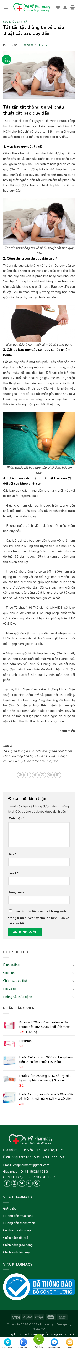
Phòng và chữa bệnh (17, 996)
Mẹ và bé (10, 989)
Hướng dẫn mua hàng (18, 1215)
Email (13, 873)
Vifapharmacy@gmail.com (30, 1165)
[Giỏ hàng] (72, 7)
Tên (12, 854)
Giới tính (9, 973)
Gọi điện (38, 1338)
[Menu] (5, 7)
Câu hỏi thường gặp (17, 1230)
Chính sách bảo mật (17, 1252)
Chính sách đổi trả (15, 1237)
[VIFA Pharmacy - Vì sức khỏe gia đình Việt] (32, 7)
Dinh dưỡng (11, 964)
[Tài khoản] (65, 7)
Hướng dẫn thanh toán (19, 1223)
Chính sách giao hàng (18, 1245)
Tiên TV (42, 45)
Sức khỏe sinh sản (16, 21)
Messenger (54, 1347)
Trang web (16, 892)
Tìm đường (7, 1347)
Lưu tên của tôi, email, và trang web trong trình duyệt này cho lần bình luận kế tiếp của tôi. (38, 917)
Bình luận (16, 818)
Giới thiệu (9, 1208)
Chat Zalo (23, 1347)
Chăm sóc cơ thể (15, 980)
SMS (69, 1347)
